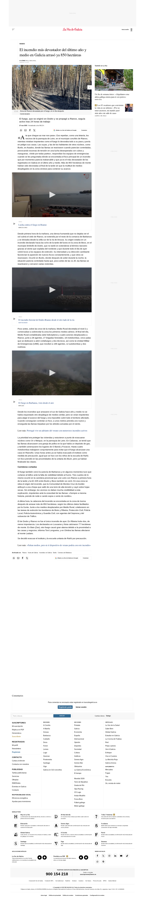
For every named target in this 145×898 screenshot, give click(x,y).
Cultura (77, 753)
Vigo (45, 766)
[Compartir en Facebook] (30, 130)
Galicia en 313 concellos (52, 770)
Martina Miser (22, 322)
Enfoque (108, 753)
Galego (108, 716)
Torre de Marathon (81, 782)
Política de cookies (68, 895)
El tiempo (77, 773)
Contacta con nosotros (20, 764)
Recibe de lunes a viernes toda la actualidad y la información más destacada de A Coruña (76, 834)
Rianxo (24, 552)
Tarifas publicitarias (19, 773)
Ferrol (45, 746)
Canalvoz (81, 880)
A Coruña (46, 725)
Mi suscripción (17, 726)
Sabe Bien (109, 729)
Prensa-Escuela (97, 880)
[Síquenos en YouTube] (121, 855)
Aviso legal (44, 895)
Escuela (108, 780)
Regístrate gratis (65, 707)
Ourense (46, 756)
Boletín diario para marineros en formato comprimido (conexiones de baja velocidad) (114, 825)
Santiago (46, 763)
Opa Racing (78, 789)
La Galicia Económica (82, 770)
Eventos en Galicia (19, 786)
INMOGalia (16, 783)
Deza (45, 742)
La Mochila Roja (111, 759)
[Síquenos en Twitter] (103, 855)
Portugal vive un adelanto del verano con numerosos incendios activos (57, 430)
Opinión (77, 742)
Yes (106, 776)
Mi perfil (15, 745)
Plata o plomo (110, 746)
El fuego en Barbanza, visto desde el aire (36, 402)
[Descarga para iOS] (39, 857)
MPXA (104, 880)
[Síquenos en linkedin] (115, 855)
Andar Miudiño (79, 796)
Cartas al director (18, 761)
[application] (52, 194)
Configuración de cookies (97, 895)
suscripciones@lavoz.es (88, 874)
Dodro (55, 552)
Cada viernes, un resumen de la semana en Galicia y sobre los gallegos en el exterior (35, 834)
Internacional (79, 739)
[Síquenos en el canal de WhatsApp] (97, 861)
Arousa (46, 732)
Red (106, 742)
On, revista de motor (112, 783)
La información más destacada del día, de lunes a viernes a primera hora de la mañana (35, 816)
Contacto (15, 790)
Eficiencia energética (20, 798)
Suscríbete (16, 736)
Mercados (109, 770)
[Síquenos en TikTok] (127, 855)
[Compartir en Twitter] (34, 130)
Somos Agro (78, 759)
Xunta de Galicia (33, 552)
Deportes (77, 746)
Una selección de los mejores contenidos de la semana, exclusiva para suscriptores (115, 816)
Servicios (15, 776)
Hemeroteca (16, 733)
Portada (77, 725)
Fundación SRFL (49, 880)
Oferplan (15, 780)
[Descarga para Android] (44, 857)
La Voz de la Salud (112, 725)
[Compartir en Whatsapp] (21, 130)
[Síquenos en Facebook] (97, 855)
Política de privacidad (55, 895)
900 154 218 (57, 874)
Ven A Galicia (110, 749)
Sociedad (77, 749)
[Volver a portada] (72, 29)
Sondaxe (74, 880)
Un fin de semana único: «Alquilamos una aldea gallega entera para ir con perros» (112, 95)
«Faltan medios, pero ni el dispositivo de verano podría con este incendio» (59, 545)
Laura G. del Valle (100, 115)
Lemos (45, 749)
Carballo (46, 739)
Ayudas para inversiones (21, 801)
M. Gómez (22, 60)
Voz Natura (88, 880)
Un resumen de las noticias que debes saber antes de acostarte (75, 816)
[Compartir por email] (25, 130)
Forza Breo (78, 799)
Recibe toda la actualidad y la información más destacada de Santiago (36, 843)
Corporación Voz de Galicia (36, 880)
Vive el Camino (111, 756)
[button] (51, 194)
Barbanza (47, 735)
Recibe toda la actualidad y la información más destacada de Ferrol (116, 834)
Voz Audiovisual (59, 880)
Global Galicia (110, 732)
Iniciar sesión (81, 707)
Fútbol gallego (79, 802)
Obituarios (78, 766)
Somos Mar (78, 763)
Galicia (77, 729)
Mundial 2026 (79, 778)
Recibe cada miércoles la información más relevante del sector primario (75, 825)
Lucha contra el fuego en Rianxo (32, 224)
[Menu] (13, 29)
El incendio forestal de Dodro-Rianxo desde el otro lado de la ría (46, 319)
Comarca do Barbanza (65, 552)
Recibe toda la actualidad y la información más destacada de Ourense (116, 843)
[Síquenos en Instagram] (109, 855)
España (77, 735)
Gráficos (77, 756)
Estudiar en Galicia (112, 735)
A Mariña (46, 729)
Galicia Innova (110, 763)
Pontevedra (47, 759)
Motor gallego (79, 806)
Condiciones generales (81, 895)
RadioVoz (67, 880)
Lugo (45, 753)
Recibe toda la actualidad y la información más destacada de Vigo (76, 843)
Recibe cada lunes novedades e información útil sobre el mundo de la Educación (34, 825)
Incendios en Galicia (45, 552)
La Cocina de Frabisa (113, 739)
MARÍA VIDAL (98, 99)
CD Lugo (77, 792)
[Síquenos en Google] (103, 861)
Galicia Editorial (112, 880)
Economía (78, 732)
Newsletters (16, 749)
